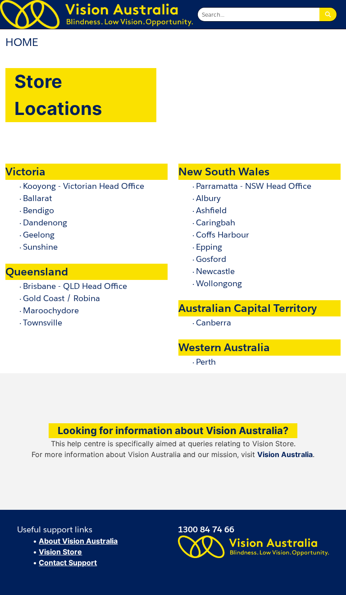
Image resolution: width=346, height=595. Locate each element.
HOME (21, 42)
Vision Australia (285, 454)
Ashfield (211, 210)
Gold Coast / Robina (61, 298)
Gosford (211, 259)
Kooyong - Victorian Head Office (83, 186)
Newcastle (215, 271)
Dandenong (45, 222)
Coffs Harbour (222, 234)
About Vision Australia (78, 540)
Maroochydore (51, 310)
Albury (208, 198)
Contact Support (68, 562)
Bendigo (38, 210)
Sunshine (40, 247)
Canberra (213, 322)
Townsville (42, 322)
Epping (209, 247)
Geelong (39, 234)
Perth (206, 362)
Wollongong (219, 283)
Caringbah (215, 222)
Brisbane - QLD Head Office (75, 286)
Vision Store (60, 551)
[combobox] (258, 14)
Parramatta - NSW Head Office (253, 186)
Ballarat (37, 198)
